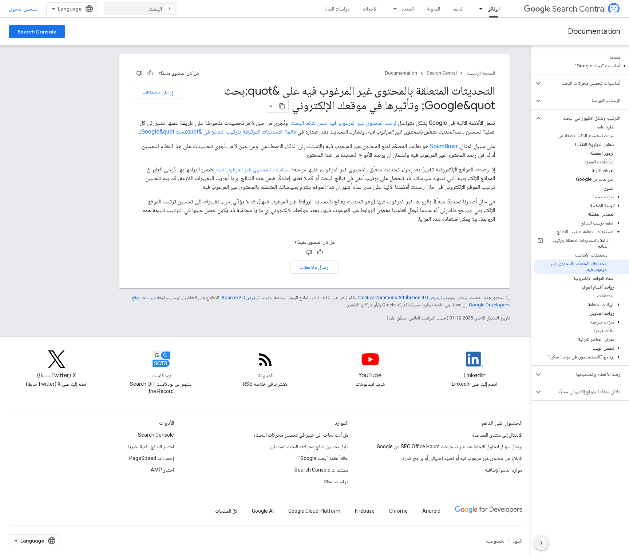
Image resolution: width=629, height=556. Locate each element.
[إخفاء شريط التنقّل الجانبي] (541, 543)
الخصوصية (496, 541)
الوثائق (493, 8)
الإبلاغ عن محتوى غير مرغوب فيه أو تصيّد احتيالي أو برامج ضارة (462, 458)
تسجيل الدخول (23, 9)
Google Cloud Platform (314, 511)
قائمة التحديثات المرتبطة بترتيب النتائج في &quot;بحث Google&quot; (218, 131)
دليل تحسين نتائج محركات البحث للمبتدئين (308, 446)
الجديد (407, 8)
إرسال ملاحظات (158, 92)
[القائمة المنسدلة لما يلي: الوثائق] (478, 8)
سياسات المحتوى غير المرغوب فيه (253, 169)
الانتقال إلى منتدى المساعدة (497, 435)
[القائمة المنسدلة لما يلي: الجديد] (392, 8)
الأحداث (370, 8)
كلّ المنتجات (226, 511)
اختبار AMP (162, 470)
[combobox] (140, 8)
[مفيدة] (150, 73)
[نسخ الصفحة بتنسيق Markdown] (282, 106)
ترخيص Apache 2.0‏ (240, 297)
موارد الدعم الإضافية (503, 470)
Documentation (594, 31)
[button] (581, 65)
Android (431, 511)
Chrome (398, 511)
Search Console (36, 31)
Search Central (579, 9)
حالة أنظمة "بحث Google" (323, 458)
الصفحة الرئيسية (480, 73)
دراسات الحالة (337, 8)
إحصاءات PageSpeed (151, 458)
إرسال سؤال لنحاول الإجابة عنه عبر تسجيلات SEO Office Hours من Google (449, 446)
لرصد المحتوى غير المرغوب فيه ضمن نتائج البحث (343, 122)
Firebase (365, 511)
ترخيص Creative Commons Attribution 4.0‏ (399, 297)
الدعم (458, 8)
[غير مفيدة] (139, 73)
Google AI (263, 511)
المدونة (433, 8)
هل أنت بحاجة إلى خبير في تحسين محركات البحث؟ (300, 435)
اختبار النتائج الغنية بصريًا (151, 446)
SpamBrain (443, 146)
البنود (517, 541)
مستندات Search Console (321, 470)
